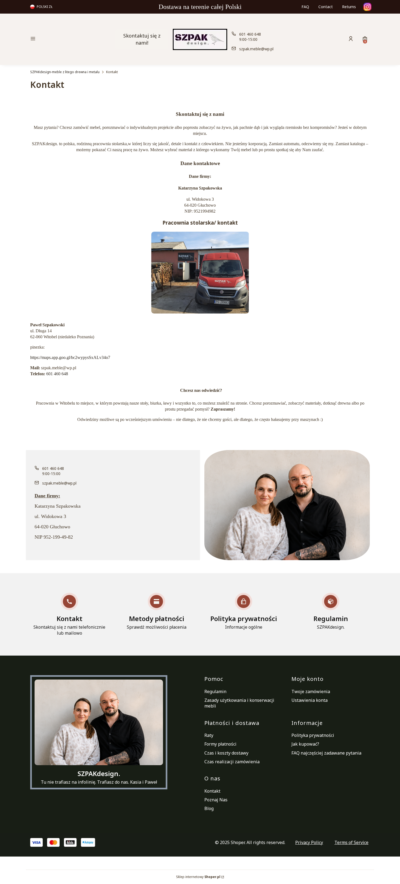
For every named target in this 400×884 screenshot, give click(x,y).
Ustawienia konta (309, 700)
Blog (209, 808)
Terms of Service (351, 842)
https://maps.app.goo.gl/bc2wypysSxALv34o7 (70, 357)
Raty (208, 735)
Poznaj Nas (215, 800)
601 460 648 (250, 34)
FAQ (305, 6)
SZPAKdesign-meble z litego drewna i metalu (65, 72)
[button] (70, 39)
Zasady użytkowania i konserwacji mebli (239, 703)
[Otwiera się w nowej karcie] (367, 7)
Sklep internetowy (198, 876)
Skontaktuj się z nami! (142, 39)
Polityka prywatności (312, 735)
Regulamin (215, 691)
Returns (349, 6)
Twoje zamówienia (310, 691)
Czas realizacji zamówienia (232, 762)
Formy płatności (220, 744)
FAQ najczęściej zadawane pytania (326, 753)
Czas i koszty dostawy (226, 753)
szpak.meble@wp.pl (256, 48)
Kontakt (212, 791)
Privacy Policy (309, 842)
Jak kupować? (305, 744)
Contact (325, 6)
